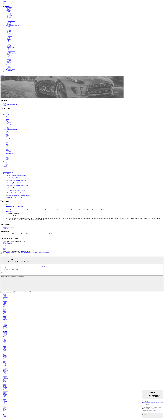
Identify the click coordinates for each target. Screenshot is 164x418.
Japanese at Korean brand (11, 53)
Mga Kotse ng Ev (18, 252)
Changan (10, 13)
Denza (9, 30)
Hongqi (9, 23)
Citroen (9, 46)
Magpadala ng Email (5, 254)
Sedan (9, 62)
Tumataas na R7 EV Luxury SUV (15, 206)
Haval (9, 22)
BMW (9, 45)
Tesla (9, 9)
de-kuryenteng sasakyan (27, 252)
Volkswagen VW (11, 51)
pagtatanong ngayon (5, 235)
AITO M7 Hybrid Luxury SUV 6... (15, 197)
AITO (9, 28)
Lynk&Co (10, 34)
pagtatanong (8, 211)
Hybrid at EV (8, 59)
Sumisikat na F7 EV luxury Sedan (15, 216)
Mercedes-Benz (11, 47)
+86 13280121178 (7, 242)
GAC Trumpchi (11, 21)
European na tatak (9, 42)
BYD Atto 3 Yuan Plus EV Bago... (15, 192)
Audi (9, 44)
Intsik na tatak (8, 10)
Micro (9, 60)
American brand (9, 7)
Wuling (9, 24)
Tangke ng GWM (11, 19)
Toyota (9, 57)
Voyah (9, 39)
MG (9, 48)
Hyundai (10, 55)
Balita (4, 71)
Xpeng (9, 40)
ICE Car (7, 64)
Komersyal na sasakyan (10, 69)
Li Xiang (10, 33)
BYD (9, 11)
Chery (9, 14)
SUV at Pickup (11, 63)
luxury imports (46, 252)
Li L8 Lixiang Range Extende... (14, 187)
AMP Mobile (27, 251)
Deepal (9, 31)
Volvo (9, 52)
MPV (9, 61)
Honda (9, 54)
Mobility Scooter (9, 70)
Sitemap (22, 251)
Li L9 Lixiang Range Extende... (14, 183)
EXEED (10, 15)
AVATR (9, 29)
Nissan (9, 56)
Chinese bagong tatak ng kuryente (12, 25)
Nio (9, 37)
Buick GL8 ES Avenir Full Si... (14, 178)
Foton (9, 17)
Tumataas (10, 36)
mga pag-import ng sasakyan (8, 252)
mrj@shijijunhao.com (7, 243)
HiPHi (9, 32)
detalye (12, 211)
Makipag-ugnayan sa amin (8, 72)
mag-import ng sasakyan (37, 252)
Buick (9, 8)
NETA (9, 38)
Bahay (4, 3)
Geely (9, 18)
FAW (9, 16)
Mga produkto (6, 6)
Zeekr (9, 41)
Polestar (9, 49)
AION (9, 26)
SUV (9, 68)
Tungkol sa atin (6, 4)
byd (1, 252)
